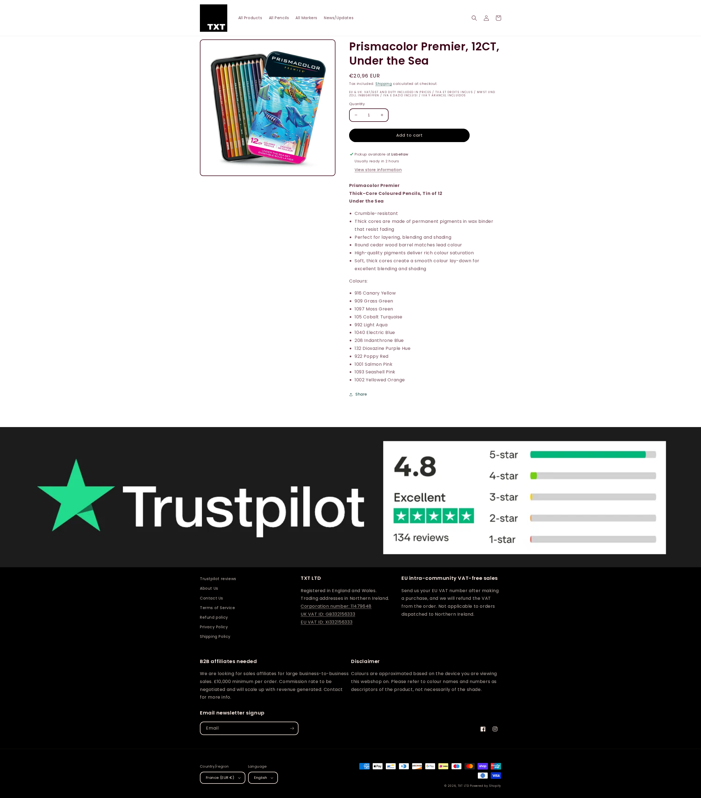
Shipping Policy (215, 636)
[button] (474, 18)
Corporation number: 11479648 (336, 606)
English (260, 777)
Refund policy (214, 617)
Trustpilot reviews (218, 578)
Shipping (383, 83)
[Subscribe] (292, 728)
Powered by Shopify (485, 786)
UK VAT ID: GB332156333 (328, 614)
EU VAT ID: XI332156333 (326, 622)
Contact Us (211, 598)
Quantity (357, 103)
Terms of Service (217, 607)
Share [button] (361, 394)
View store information (378, 169)
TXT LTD (463, 786)
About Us (209, 588)
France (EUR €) (220, 777)
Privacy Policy (214, 627)
